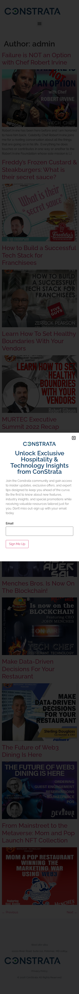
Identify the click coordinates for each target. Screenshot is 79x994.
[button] (73, 438)
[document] (39, 497)
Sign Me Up (17, 544)
